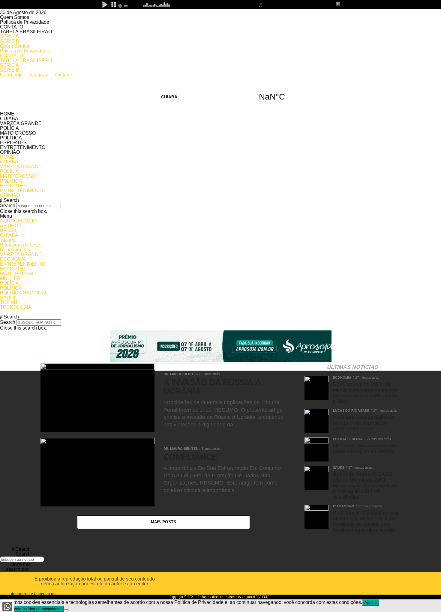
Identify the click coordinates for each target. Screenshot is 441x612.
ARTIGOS (11, 225)
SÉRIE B (9, 41)
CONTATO (11, 26)
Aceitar (370, 602)
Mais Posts (163, 522)
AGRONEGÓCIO (18, 220)
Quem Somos (14, 17)
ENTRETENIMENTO (22, 147)
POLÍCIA (9, 128)
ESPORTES (13, 142)
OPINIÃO (10, 152)
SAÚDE (8, 297)
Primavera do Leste (20, 244)
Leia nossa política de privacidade (32, 609)
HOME (7, 113)
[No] (66, 610)
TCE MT (9, 302)
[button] (220, 200)
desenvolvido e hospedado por (33, 594)
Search (7, 205)
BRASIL (8, 230)
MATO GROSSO (18, 133)
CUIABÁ (220, 97)
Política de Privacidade (24, 22)
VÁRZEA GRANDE (21, 123)
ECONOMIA (13, 259)
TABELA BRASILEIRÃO (26, 31)
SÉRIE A (9, 36)
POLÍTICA (11, 137)
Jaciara (8, 240)
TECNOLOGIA (16, 307)
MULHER (10, 278)
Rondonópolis (15, 249)
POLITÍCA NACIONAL (24, 292)
